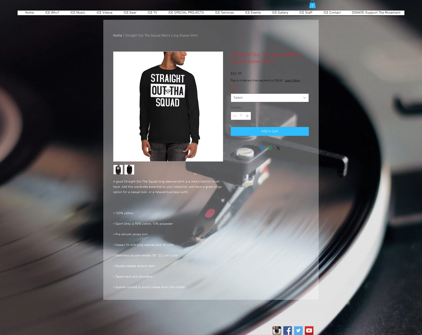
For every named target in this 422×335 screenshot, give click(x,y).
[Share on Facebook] (261, 148)
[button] (312, 4)
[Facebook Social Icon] (287, 330)
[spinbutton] (241, 116)
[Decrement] (234, 116)
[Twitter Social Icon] (298, 330)
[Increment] (247, 116)
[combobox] (270, 98)
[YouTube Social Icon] (309, 330)
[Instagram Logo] (277, 330)
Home (117, 35)
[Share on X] (278, 148)
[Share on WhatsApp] (270, 148)
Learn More (292, 81)
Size (234, 89)
